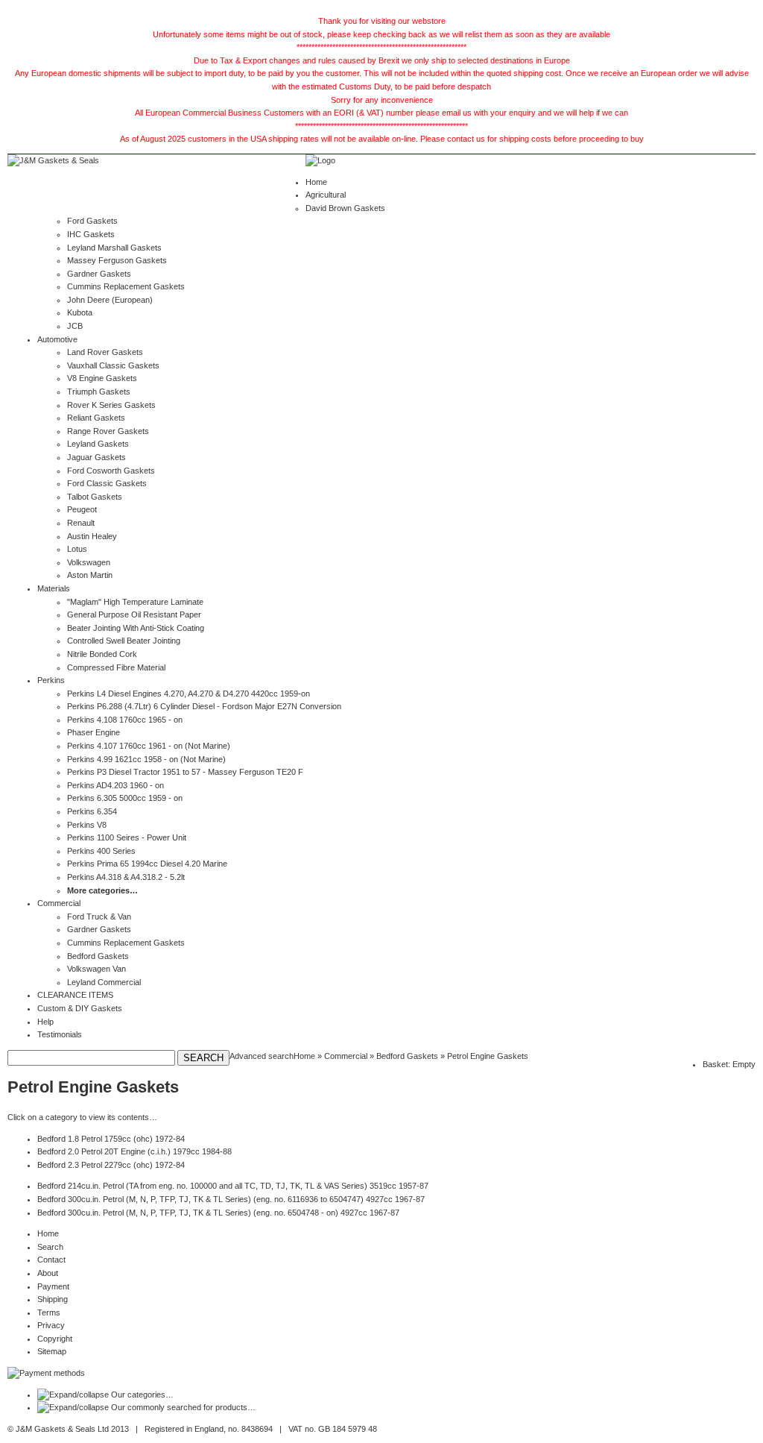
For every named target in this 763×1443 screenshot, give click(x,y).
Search (50, 1246)
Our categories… (142, 1394)
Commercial (58, 903)
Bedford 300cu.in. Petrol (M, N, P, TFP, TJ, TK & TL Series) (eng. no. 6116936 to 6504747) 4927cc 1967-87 (231, 1199)
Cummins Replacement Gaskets (126, 286)
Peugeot (82, 509)
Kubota (79, 312)
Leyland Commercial (104, 982)
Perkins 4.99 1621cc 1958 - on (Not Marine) (146, 759)
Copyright (54, 1338)
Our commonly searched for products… (183, 1407)
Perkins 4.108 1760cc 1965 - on (125, 719)
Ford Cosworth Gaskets (111, 470)
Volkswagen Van (96, 968)
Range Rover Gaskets (108, 431)
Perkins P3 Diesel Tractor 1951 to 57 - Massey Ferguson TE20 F (185, 771)
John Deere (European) (110, 299)
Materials (53, 588)
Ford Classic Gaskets (107, 483)
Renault (81, 522)
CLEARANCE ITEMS (75, 994)
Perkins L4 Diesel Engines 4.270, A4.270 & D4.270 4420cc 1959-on (188, 693)
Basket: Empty (729, 1064)
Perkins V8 (87, 824)
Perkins (51, 680)
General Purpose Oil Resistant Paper (134, 614)
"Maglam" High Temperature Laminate (135, 601)
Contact (51, 1259)
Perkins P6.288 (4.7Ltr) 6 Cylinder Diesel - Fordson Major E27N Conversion (204, 706)
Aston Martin (90, 574)
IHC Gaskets (91, 234)
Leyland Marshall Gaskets (114, 247)
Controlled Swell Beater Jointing (123, 640)
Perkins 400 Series (101, 850)
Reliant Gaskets (96, 417)
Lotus (77, 548)
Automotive (57, 339)
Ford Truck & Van (99, 916)
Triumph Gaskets (98, 391)
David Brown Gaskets (345, 208)
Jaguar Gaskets (96, 457)
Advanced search (261, 1055)
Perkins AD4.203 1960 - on (115, 785)
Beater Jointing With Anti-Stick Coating (135, 627)
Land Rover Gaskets (105, 352)
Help (45, 1021)
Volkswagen (88, 562)
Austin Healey (92, 536)
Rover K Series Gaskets (111, 404)
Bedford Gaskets (98, 956)
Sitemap (51, 1351)
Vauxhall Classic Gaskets (113, 365)
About (47, 1272)
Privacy (51, 1325)
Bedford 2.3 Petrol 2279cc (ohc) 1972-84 (111, 1164)
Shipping (52, 1299)
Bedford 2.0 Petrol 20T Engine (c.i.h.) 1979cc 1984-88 (134, 1151)
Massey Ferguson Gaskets (117, 260)
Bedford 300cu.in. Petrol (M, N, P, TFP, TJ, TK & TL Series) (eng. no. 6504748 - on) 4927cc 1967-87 (218, 1212)
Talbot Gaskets (94, 496)
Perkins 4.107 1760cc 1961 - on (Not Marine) (148, 745)
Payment (53, 1286)
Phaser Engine (93, 732)
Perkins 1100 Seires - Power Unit (126, 837)
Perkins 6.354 (92, 811)
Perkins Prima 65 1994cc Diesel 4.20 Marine (147, 863)
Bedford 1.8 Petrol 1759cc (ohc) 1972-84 (111, 1138)
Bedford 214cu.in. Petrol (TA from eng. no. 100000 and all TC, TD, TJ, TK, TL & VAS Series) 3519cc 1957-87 (232, 1185)
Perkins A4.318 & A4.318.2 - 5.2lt (126, 877)
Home (316, 181)
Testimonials (59, 1034)
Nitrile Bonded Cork (102, 654)
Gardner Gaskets (99, 273)
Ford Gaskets (92, 220)
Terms (48, 1312)
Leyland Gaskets (98, 443)
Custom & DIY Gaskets (79, 1008)
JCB (75, 325)
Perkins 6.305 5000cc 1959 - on (125, 797)
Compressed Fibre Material (116, 667)
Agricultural (325, 194)
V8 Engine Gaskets (102, 378)
